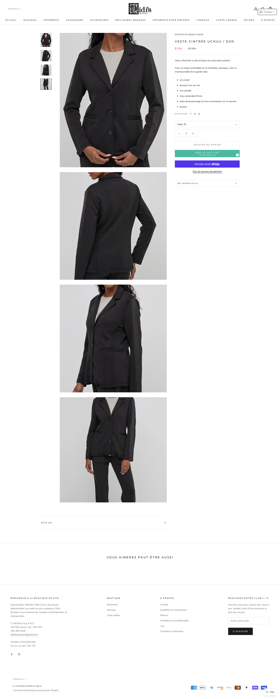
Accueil (11, 20)
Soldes (249, 20)
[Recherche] (263, 8)
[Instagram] (19, 654)
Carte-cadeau (226, 20)
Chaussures (74, 20)
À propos (268, 20)
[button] (207, 153)
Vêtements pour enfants (171, 20)
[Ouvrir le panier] (270, 9)
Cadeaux (203, 20)
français (13, 9)
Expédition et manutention (173, 609)
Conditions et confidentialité (174, 620)
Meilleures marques (130, 20)
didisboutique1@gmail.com (24, 634)
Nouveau (30, 20)
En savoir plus (187, 183)
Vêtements (51, 20)
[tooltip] (237, 155)
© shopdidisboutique (27, 686)
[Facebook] (191, 114)
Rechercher (112, 604)
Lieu (162, 626)
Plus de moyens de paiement (207, 171)
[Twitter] (195, 114)
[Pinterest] (199, 114)
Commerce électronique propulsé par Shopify (35, 690)
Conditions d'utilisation (171, 631)
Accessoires (99, 20)
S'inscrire (240, 631)
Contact (164, 604)
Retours (164, 615)
